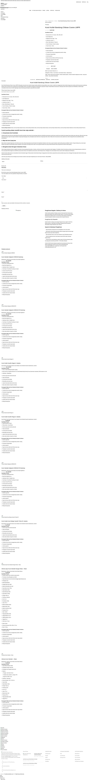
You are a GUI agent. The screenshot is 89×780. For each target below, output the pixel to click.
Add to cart (53, 66)
